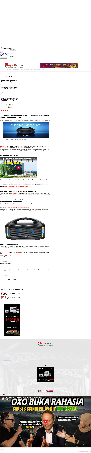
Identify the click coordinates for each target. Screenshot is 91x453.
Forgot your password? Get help (6, 53)
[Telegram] (35, 142)
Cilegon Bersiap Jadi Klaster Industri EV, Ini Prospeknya (11, 302)
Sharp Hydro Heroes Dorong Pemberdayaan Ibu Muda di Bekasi (12, 290)
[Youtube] (90, 60)
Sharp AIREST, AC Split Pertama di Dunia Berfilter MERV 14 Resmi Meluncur (9, 88)
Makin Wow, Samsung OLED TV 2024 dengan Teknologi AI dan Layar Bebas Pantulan (16, 207)
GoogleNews (13, 256)
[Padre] (9, 107)
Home (1, 73)
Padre (11, 107)
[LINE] (39, 142)
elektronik (8, 269)
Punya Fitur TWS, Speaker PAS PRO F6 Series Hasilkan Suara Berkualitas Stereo (16, 186)
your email (12, 56)
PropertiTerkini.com (4, 146)
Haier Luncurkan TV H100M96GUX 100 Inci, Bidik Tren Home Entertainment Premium (10, 93)
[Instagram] (84, 60)
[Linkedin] (85, 60)
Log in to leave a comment (6, 275)
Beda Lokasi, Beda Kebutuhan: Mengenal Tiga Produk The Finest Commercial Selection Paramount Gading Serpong (11, 285)
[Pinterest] (23, 142)
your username (13, 49)
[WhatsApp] (27, 142)
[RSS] (87, 60)
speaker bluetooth (28, 269)
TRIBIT (22, 146)
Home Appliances (6, 73)
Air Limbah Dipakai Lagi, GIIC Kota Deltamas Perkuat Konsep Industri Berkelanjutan (11, 298)
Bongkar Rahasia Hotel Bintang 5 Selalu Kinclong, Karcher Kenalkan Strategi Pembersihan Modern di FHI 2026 (9, 99)
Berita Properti (3, 292)
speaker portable (36, 269)
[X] (88, 60)
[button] (46, 69)
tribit (48, 269)
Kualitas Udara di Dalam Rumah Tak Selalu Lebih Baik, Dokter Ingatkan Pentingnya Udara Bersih (9, 81)
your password (13, 50)
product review (20, 269)
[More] (43, 142)
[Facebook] (82, 60)
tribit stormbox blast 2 (7, 270)
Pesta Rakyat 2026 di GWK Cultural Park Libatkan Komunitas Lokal (10, 294)
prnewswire (13, 269)
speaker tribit (43, 269)
